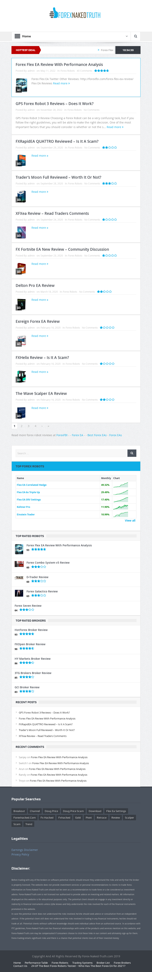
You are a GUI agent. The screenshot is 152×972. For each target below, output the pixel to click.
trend (28, 824)
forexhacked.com (24, 817)
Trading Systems (82, 962)
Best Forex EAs (97, 435)
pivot (89, 817)
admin (31, 70)
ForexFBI (61, 435)
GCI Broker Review (27, 687)
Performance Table (36, 962)
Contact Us (20, 965)
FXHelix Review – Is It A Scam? (42, 357)
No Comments (92, 109)
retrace (101, 817)
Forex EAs (115, 435)
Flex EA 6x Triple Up (28, 492)
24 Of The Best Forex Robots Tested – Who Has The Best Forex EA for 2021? (78, 965)
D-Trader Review (37, 577)
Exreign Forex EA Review (38, 321)
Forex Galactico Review (42, 591)
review (115, 817)
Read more (60, 83)
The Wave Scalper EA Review (41, 393)
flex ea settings (116, 811)
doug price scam (73, 811)
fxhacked (64, 817)
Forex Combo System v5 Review (48, 562)
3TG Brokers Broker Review (33, 673)
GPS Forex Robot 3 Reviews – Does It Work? (55, 103)
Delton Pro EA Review (35, 285)
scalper (129, 817)
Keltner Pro (23, 507)
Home (17, 962)
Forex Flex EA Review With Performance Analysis (59, 64)
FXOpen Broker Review (30, 644)
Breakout (19, 811)
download (95, 811)
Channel (35, 811)
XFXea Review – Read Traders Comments (52, 213)
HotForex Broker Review (31, 630)
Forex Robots (68, 70)
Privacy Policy (20, 854)
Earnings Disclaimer (24, 850)
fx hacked (47, 817)
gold (78, 817)
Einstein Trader (26, 514)
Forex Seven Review (28, 606)
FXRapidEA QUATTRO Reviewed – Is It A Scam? (57, 141)
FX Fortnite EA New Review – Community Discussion (62, 249)
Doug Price (51, 811)
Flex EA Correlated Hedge (32, 485)
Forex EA (77, 435)
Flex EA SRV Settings (29, 499)
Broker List (103, 962)
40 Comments (84, 70)
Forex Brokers (122, 962)
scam (16, 824)
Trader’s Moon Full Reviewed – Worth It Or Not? (58, 177)
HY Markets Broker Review (32, 659)
